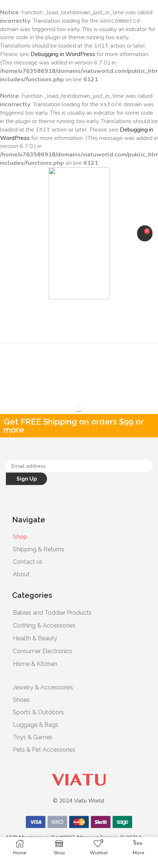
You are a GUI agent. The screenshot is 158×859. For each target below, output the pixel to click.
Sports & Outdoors (38, 712)
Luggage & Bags (35, 724)
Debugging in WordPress (62, 54)
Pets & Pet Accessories (44, 749)
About (21, 574)
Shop (20, 536)
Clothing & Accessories (44, 625)
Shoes (21, 699)
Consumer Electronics (42, 651)
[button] (9, 233)
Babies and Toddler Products (52, 612)
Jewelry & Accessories (43, 687)
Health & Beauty (35, 638)
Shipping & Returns (38, 549)
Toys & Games (33, 737)
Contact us (28, 561)
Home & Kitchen (35, 663)
